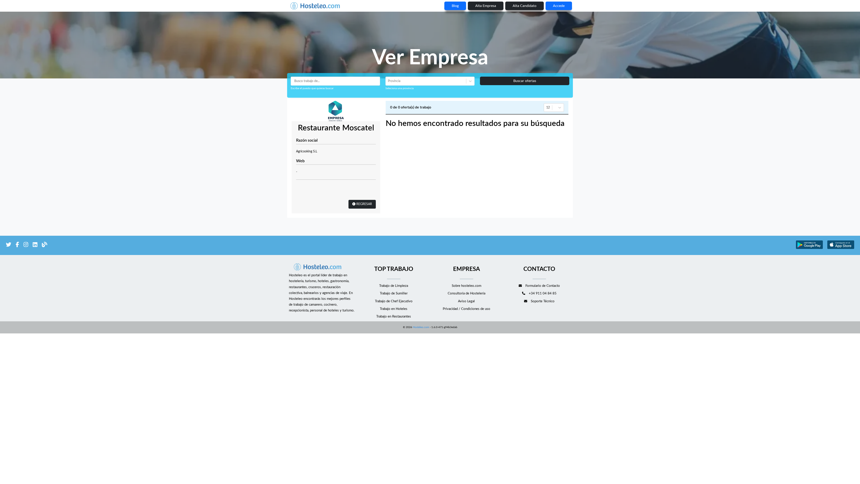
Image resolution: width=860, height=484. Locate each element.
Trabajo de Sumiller (394, 293)
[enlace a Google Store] (809, 248)
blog (455, 6)
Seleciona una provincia (399, 88)
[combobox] (388, 81)
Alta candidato (524, 6)
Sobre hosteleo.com (466, 285)
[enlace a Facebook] (17, 245)
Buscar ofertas (524, 81)
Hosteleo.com (421, 327)
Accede (559, 6)
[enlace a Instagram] (25, 245)
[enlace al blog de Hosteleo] (44, 245)
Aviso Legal (466, 301)
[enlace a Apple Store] (840, 248)
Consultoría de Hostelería (466, 293)
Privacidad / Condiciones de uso (466, 309)
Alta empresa (485, 6)
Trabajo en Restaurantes (393, 316)
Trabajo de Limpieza (393, 285)
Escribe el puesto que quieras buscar (312, 88)
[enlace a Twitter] (8, 245)
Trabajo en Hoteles (393, 309)
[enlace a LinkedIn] (35, 245)
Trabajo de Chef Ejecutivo (394, 301)
